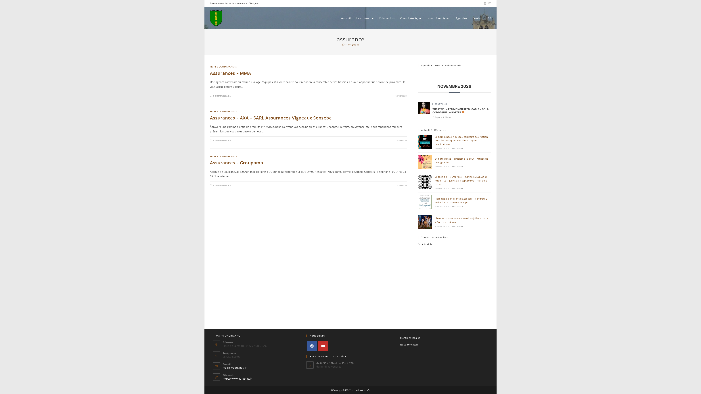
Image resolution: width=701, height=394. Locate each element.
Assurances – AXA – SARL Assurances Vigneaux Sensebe (271, 118)
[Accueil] (343, 45)
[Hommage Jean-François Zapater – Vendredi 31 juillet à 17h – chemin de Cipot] (425, 202)
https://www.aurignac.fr (237, 378)
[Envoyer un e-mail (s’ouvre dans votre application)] (489, 3)
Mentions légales (410, 337)
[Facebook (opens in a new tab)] (485, 3)
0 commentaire (222, 95)
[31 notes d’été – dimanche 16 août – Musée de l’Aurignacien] (425, 162)
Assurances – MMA (230, 73)
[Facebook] (312, 346)
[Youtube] (323, 346)
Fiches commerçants (223, 66)
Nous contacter (409, 344)
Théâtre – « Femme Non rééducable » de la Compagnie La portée (460, 111)
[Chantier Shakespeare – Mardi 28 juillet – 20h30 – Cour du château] (425, 222)
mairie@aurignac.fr (234, 367)
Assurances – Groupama (236, 163)
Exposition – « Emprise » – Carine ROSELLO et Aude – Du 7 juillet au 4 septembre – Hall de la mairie (461, 180)
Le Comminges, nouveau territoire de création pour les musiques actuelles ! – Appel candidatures (461, 140)
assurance (353, 45)
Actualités (427, 244)
